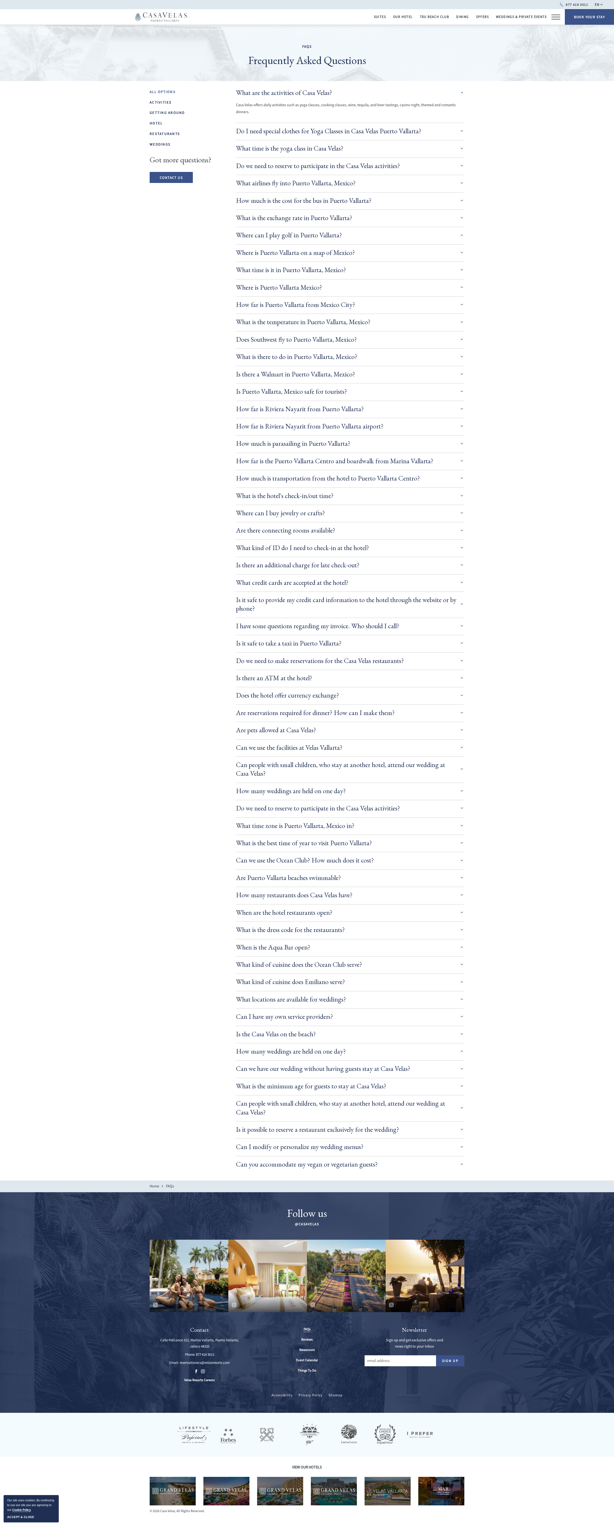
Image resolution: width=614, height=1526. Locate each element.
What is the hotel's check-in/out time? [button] (285, 495)
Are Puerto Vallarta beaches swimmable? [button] (288, 877)
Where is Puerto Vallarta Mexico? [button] (279, 287)
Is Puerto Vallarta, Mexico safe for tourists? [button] (291, 391)
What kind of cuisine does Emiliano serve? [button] (290, 981)
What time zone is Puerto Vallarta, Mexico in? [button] (295, 825)
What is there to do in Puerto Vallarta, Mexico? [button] (296, 356)
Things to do (307, 1370)
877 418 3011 (205, 1354)
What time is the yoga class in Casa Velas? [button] (289, 148)
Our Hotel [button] (403, 17)
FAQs (307, 46)
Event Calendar (307, 1360)
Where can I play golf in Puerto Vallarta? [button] (289, 235)
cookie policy (21, 1510)
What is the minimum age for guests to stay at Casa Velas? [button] (311, 1086)
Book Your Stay (589, 17)
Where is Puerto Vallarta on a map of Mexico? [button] (295, 252)
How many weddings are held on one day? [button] (291, 790)
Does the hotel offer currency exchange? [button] (287, 695)
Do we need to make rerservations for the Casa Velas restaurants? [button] (320, 660)
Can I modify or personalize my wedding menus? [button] (300, 1146)
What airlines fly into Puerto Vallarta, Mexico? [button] (296, 183)
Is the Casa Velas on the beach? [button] (276, 1034)
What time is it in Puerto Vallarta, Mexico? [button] (291, 269)
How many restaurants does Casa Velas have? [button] (294, 895)
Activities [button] (161, 102)
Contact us (171, 177)
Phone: (190, 1354)
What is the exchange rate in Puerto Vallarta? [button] (294, 217)
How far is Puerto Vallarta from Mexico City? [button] (295, 304)
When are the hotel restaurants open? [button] (284, 912)
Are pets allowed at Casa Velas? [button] (276, 730)
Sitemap (335, 1395)
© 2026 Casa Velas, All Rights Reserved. (177, 1511)
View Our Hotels (307, 1467)
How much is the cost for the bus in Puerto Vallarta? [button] (304, 200)
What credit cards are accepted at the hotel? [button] (292, 582)
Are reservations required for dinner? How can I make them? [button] (315, 712)
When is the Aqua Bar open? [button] (273, 947)
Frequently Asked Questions (307, 60)
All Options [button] (163, 91)
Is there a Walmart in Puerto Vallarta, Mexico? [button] (295, 374)
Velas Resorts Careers (199, 1380)
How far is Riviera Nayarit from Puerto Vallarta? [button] (300, 409)
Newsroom (307, 1350)
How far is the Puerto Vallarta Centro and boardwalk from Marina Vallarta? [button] (334, 461)
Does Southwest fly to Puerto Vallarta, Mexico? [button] (296, 339)
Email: (174, 1362)
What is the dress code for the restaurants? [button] (290, 929)
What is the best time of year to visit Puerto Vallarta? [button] (304, 843)
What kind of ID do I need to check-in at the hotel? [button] (302, 547)
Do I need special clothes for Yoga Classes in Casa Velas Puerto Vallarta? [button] (328, 131)
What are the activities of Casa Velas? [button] (284, 92)
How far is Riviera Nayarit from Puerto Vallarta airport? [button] (310, 426)
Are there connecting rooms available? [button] (285, 530)
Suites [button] (380, 17)
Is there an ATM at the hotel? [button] (274, 678)
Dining (462, 17)
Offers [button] (482, 17)
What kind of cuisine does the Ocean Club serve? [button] (299, 964)
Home (154, 1186)
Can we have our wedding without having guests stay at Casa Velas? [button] (323, 1068)
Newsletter (414, 1329)
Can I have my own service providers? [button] (284, 1016)
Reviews (307, 1339)
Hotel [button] (156, 123)
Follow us (307, 1213)
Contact (199, 1329)
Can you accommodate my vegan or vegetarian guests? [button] (307, 1164)
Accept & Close (20, 1517)
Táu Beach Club (434, 17)
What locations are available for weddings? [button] (291, 999)
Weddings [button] (160, 144)
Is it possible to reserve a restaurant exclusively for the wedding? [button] (317, 1129)
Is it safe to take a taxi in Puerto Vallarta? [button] (289, 643)
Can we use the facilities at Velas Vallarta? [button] (289, 747)
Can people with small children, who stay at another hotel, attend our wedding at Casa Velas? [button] (340, 769)
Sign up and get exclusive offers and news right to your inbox (414, 1343)
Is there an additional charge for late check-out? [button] (298, 565)
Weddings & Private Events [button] (521, 17)
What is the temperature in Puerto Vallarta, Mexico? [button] (303, 321)
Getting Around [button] (167, 113)
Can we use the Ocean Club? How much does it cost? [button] (305, 860)
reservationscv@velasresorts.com (205, 1362)
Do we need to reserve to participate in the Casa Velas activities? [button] (318, 165)
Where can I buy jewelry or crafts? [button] (280, 513)
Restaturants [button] (165, 133)
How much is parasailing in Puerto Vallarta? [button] (293, 443)
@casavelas (307, 1224)
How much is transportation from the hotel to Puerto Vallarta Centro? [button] (328, 478)
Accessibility (282, 1395)
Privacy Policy (311, 1395)
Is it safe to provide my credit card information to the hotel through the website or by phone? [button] (346, 604)
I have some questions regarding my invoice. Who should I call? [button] (317, 626)
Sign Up (453, 1361)
